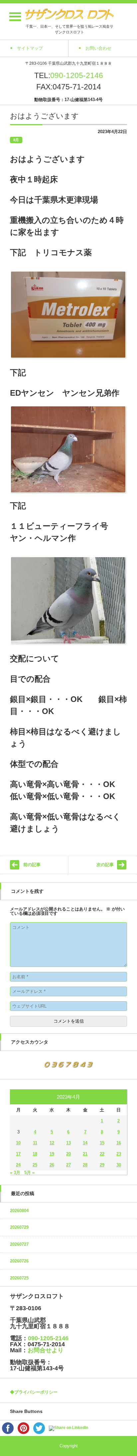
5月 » (29, 1172)
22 (102, 1153)
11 (35, 1142)
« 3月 (15, 1172)
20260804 (19, 1210)
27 (68, 1164)
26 (52, 1164)
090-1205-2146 (76, 75)
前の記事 (32, 864)
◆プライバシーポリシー (34, 1392)
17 (18, 1153)
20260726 (19, 1260)
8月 (16, 140)
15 (102, 1142)
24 (18, 1164)
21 (85, 1153)
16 (118, 1142)
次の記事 (105, 864)
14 (85, 1142)
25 (35, 1164)
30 (118, 1164)
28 (85, 1164)
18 (35, 1153)
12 (52, 1142)
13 (68, 1142)
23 (118, 1153)
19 (52, 1153)
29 (102, 1164)
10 (18, 1142)
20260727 (19, 1244)
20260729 (19, 1227)
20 (68, 1153)
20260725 (19, 1278)
